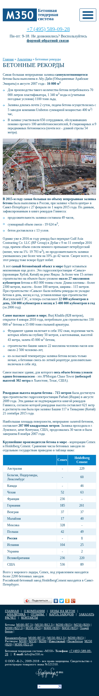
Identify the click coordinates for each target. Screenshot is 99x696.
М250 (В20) (82, 624)
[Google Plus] (73, 600)
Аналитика (24, 59)
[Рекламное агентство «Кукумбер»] (49, 673)
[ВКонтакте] (56, 600)
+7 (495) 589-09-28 (48, 29)
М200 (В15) (64, 624)
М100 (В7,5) (24, 624)
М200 (42, 641)
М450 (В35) (70, 628)
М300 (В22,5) (14, 628)
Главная (8, 59)
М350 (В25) (34, 628)
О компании (34, 611)
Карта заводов (61, 614)
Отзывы (38, 614)
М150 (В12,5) (44, 624)
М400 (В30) (52, 628)
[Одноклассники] (67, 600)
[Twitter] (62, 600)
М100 (23, 641)
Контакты (29, 617)
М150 (33, 641)
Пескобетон (75, 641)
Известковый (57, 641)
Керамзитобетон (16, 637)
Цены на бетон (62, 611)
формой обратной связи (48, 41)
